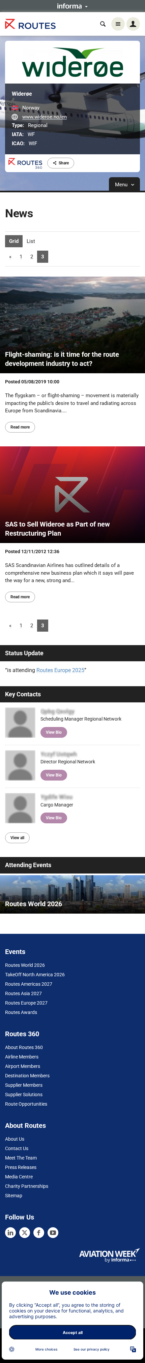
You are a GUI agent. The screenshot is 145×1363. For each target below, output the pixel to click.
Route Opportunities (26, 1104)
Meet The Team (21, 1158)
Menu (122, 185)
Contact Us (16, 1148)
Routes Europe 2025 (60, 670)
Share (64, 163)
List (31, 241)
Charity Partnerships (26, 1186)
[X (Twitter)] (24, 1232)
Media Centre (19, 1176)
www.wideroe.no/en (44, 117)
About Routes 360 (24, 1047)
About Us (14, 1139)
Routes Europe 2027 (26, 1003)
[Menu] (118, 24)
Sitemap (13, 1195)
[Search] (103, 24)
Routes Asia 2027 (23, 993)
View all (17, 837)
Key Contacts (23, 694)
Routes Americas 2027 (28, 984)
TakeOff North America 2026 (35, 974)
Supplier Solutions (23, 1094)
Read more (20, 427)
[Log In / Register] (133, 24)
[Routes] (30, 24)
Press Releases (20, 1167)
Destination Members (27, 1075)
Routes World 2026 (25, 965)
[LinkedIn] (10, 1232)
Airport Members (22, 1066)
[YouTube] (53, 1232)
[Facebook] (38, 1232)
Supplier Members (23, 1085)
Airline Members (21, 1056)
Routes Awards (21, 1012)
